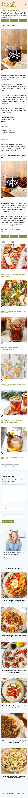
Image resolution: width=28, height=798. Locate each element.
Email (5, 516)
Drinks (3, 10)
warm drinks (14, 469)
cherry (17, 465)
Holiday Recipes (10, 10)
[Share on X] (23, 20)
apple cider (10, 465)
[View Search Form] (25, 4)
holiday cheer (5, 469)
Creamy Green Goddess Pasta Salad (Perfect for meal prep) (14, 777)
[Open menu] (21, 4)
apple (3, 465)
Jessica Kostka (6, 15)
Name (5, 508)
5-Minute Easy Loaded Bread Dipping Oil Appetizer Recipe (14, 741)
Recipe (17, 10)
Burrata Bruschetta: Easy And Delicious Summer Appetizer (14, 671)
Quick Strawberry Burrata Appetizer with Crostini (14, 706)
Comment (5, 483)
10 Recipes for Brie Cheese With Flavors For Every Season (14, 636)
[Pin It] (2, 71)
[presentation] (14, 585)
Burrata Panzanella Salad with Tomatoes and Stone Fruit (14, 601)
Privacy (23, 793)
